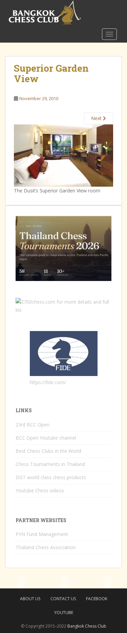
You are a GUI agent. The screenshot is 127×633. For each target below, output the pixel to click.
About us (30, 599)
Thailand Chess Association (46, 547)
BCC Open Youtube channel (46, 438)
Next (97, 118)
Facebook (96, 599)
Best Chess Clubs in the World (48, 451)
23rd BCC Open (32, 424)
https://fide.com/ (48, 382)
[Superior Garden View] (63, 155)
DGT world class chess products (51, 477)
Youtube (63, 612)
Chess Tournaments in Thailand (50, 464)
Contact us (63, 599)
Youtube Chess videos (40, 490)
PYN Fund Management (42, 534)
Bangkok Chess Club (86, 626)
